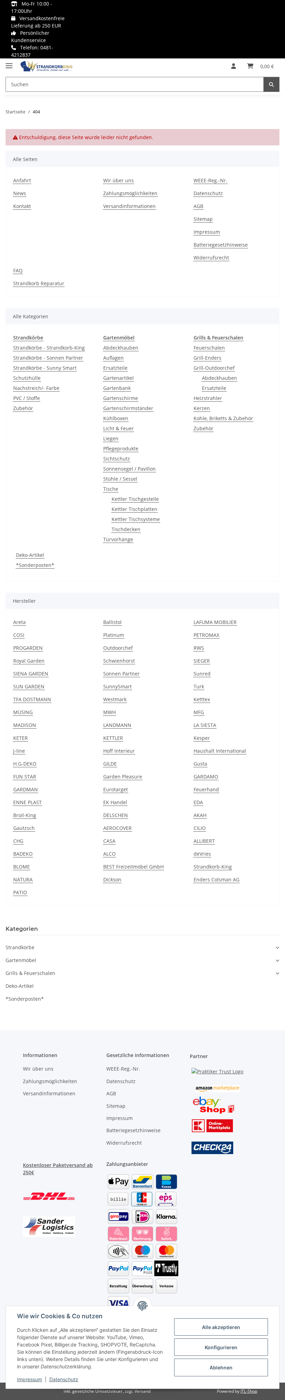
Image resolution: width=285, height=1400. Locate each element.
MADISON (24, 725)
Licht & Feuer (118, 428)
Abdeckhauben (120, 347)
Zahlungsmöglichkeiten (130, 193)
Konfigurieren (221, 1347)
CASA (109, 841)
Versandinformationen (129, 206)
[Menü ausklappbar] (9, 62)
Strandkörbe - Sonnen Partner (48, 357)
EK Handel (115, 802)
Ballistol (112, 622)
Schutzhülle (27, 378)
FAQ (18, 270)
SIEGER (202, 660)
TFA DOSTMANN (32, 699)
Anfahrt (22, 180)
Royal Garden (28, 660)
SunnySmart (117, 686)
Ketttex (202, 699)
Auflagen (113, 357)
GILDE (110, 763)
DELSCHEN (115, 815)
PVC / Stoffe (26, 398)
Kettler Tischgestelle (135, 499)
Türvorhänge (118, 539)
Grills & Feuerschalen (30, 973)
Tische (110, 489)
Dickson (112, 879)
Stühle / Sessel (120, 478)
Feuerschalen (209, 347)
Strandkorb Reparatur (38, 283)
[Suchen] (271, 84)
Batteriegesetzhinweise (221, 244)
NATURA (23, 879)
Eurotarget (115, 789)
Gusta (200, 763)
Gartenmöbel (21, 960)
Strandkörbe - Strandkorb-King (49, 347)
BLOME (21, 866)
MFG (199, 712)
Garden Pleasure (122, 776)
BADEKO (23, 853)
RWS (199, 648)
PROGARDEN (28, 648)
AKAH (200, 815)
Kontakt (22, 206)
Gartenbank (117, 388)
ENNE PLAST (27, 802)
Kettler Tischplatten (134, 509)
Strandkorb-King (213, 866)
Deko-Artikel (30, 555)
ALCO (109, 853)
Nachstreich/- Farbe (36, 388)
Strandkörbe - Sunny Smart (44, 368)
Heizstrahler (208, 398)
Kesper (202, 738)
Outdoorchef (118, 648)
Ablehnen (221, 1367)
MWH (109, 712)
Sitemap (203, 219)
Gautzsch (24, 828)
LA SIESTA (205, 725)
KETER (20, 738)
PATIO (20, 892)
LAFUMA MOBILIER (215, 622)
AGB (198, 206)
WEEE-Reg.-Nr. (210, 180)
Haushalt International (220, 750)
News (19, 193)
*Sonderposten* (35, 565)
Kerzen (202, 408)
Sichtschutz (116, 458)
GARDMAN (25, 789)
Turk (199, 686)
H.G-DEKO (24, 763)
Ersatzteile (115, 368)
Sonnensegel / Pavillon (129, 468)
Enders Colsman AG (216, 879)
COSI (18, 635)
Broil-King (24, 815)
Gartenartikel (118, 378)
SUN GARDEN (28, 686)
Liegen (111, 438)
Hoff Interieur (119, 750)
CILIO (200, 828)
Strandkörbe (20, 947)
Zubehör (23, 408)
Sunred (202, 673)
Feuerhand (206, 789)
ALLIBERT (204, 841)
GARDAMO (206, 776)
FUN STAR (24, 776)
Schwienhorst (119, 660)
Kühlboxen (115, 418)
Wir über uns (118, 180)
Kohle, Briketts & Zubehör (223, 418)
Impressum (29, 1379)
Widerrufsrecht (211, 257)
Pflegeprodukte (120, 448)
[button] (234, 66)
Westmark (115, 699)
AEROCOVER (117, 828)
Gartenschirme (120, 398)
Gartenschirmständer (128, 408)
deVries (202, 853)
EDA (198, 802)
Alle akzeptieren (221, 1327)
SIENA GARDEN (30, 673)
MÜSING (23, 712)
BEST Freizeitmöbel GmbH (133, 866)
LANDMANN (117, 725)
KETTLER (113, 738)
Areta (19, 622)
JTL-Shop (249, 1391)
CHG (18, 841)
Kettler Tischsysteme (136, 519)
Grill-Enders (207, 357)
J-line (19, 750)
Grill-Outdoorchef (214, 368)
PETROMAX (206, 635)
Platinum (113, 635)
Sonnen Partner (121, 673)
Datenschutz (63, 1379)
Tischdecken (126, 529)
